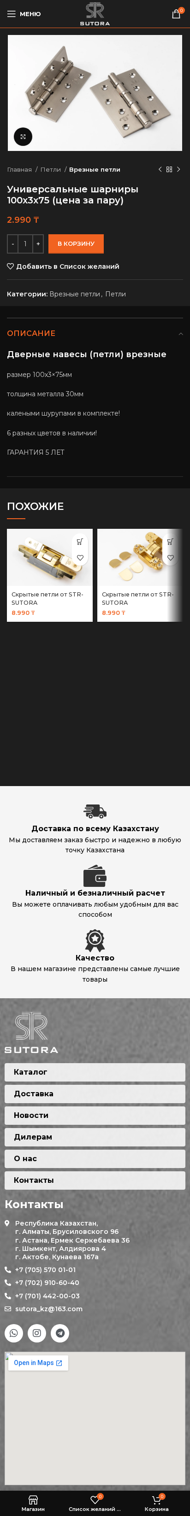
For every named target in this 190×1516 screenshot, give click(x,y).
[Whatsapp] (14, 1333)
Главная (20, 169)
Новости (31, 1115)
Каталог (31, 1072)
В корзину (76, 243)
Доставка (33, 1093)
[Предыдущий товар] (160, 169)
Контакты (34, 1180)
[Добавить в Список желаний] (80, 558)
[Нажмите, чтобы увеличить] (23, 136)
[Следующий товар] (178, 169)
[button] (80, 541)
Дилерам (33, 1137)
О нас (25, 1158)
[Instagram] (37, 1333)
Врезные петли (94, 169)
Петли (51, 169)
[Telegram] (60, 1333)
